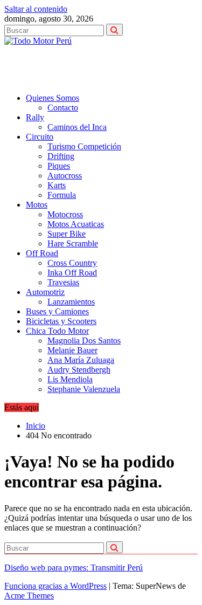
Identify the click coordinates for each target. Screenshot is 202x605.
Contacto (62, 107)
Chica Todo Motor (57, 330)
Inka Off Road (72, 272)
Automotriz (45, 292)
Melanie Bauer (72, 350)
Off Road (42, 253)
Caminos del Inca (77, 127)
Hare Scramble (72, 243)
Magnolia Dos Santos (84, 340)
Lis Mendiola (70, 379)
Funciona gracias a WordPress (55, 585)
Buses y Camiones (57, 311)
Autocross (64, 175)
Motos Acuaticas (75, 224)
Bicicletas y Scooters (61, 321)
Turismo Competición (84, 146)
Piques (58, 165)
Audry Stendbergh (78, 369)
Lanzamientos (71, 301)
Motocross (65, 214)
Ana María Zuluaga (80, 360)
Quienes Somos (52, 97)
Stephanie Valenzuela (83, 389)
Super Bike (66, 233)
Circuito (39, 136)
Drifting (60, 156)
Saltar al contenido (35, 8)
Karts (56, 185)
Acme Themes (29, 595)
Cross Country (72, 262)
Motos (36, 204)
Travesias (63, 282)
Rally (35, 117)
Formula (61, 195)
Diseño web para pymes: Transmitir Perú (73, 567)
